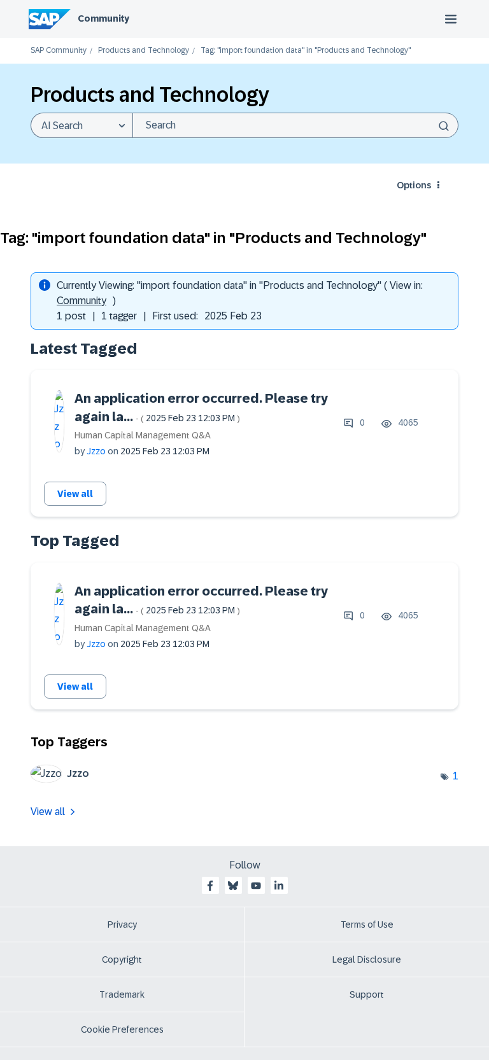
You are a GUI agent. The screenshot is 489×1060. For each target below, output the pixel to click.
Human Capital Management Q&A (142, 435)
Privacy (122, 924)
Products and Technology (143, 50)
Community (103, 18)
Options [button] (414, 185)
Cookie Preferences (122, 1029)
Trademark (122, 994)
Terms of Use (367, 924)
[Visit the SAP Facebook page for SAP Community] (210, 886)
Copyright (122, 959)
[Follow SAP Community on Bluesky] (233, 886)
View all (75, 494)
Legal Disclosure (366, 959)
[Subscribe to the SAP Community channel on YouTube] (256, 886)
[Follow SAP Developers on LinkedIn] (279, 886)
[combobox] (295, 125)
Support (367, 994)
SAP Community (59, 50)
